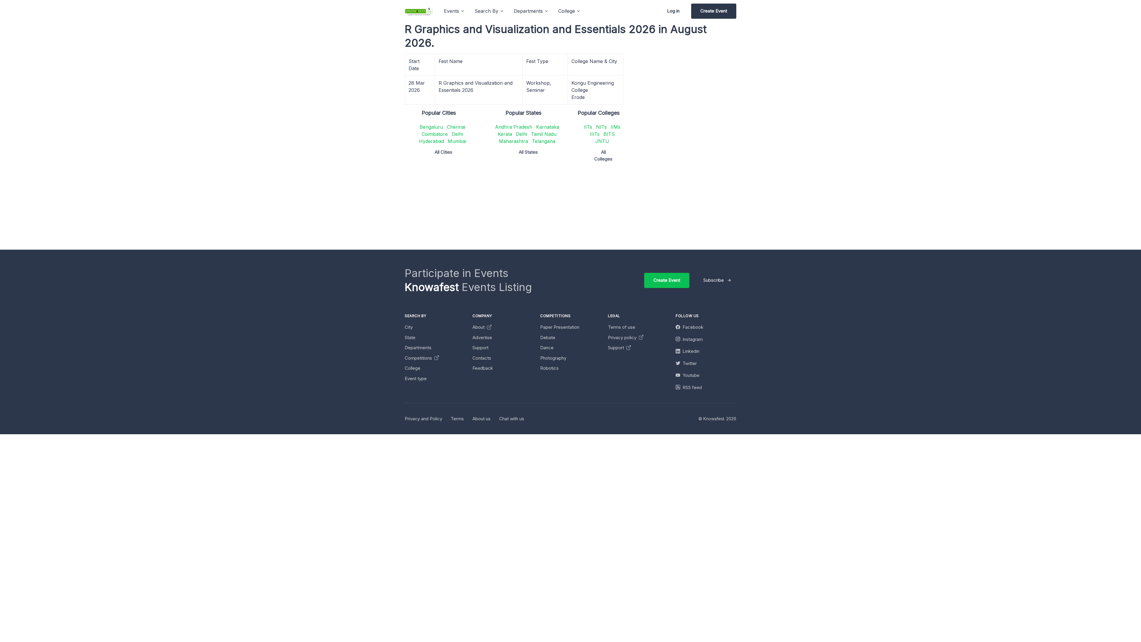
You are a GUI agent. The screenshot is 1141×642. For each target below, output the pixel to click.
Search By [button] (486, 11)
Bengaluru (431, 127)
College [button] (566, 11)
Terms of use (621, 327)
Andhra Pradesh (513, 127)
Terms (457, 418)
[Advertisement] (583, 208)
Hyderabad (431, 141)
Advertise (482, 337)
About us (481, 418)
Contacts (481, 358)
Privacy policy (623, 337)
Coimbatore (435, 134)
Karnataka (547, 127)
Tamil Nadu (544, 134)
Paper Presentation (559, 327)
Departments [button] (528, 11)
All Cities (443, 152)
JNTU (602, 141)
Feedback (482, 368)
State (410, 337)
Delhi (457, 134)
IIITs (595, 134)
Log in (673, 11)
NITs (601, 127)
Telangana (543, 141)
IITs (588, 127)
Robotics (549, 368)
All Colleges (603, 155)
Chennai (456, 127)
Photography (553, 358)
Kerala (505, 134)
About (479, 327)
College (412, 368)
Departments (418, 347)
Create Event (713, 11)
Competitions (419, 358)
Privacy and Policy (423, 418)
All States (528, 152)
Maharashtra (513, 141)
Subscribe (713, 280)
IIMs (615, 127)
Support (480, 347)
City (409, 327)
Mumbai (457, 141)
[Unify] (419, 11)
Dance (547, 347)
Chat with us (511, 418)
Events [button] (451, 11)
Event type (416, 378)
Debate (547, 337)
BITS (609, 134)
